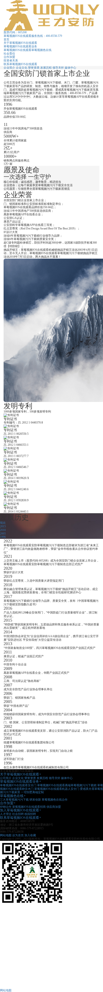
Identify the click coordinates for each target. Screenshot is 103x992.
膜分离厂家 (11, 953)
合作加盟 (9, 57)
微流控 (8, 939)
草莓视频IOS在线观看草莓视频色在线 (28, 50)
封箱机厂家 (11, 960)
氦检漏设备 (11, 936)
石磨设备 (9, 974)
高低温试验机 (12, 968)
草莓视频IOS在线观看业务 (20, 46)
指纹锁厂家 (11, 922)
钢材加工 (9, 971)
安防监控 (9, 957)
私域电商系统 (12, 978)
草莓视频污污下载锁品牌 (19, 918)
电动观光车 (11, 964)
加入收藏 (30, 835)
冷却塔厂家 (11, 946)
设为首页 (18, 835)
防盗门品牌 (11, 932)
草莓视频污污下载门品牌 (19, 929)
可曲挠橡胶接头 (14, 982)
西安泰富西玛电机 (15, 950)
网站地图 (5, 835)
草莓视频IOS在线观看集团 (20, 914)
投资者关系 (11, 60)
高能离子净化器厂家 (16, 943)
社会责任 (9, 53)
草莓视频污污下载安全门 (19, 925)
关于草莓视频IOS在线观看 (20, 43)
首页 (6, 39)
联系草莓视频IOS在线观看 (20, 64)
